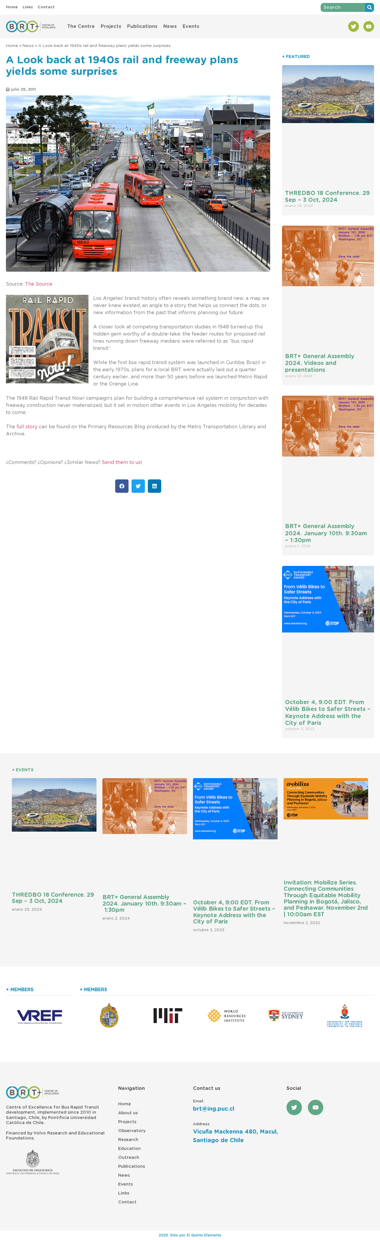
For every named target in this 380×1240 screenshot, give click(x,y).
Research (128, 1139)
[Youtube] (368, 26)
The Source (38, 284)
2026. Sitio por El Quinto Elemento (190, 1235)
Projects (111, 26)
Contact (127, 1202)
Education (129, 1148)
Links (123, 1193)
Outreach (128, 1157)
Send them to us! (122, 462)
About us (128, 1113)
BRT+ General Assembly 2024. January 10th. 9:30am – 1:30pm (326, 533)
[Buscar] (369, 7)
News (170, 26)
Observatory (131, 1131)
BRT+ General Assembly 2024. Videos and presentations (319, 363)
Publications (142, 26)
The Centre (81, 26)
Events (191, 26)
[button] (122, 486)
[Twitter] (353, 26)
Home (12, 46)
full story (27, 426)
